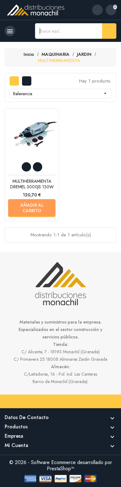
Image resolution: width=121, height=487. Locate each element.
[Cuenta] (97, 10)
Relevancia (60, 94)
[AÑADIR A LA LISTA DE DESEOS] (26, 167)
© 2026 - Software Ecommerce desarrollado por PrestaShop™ (60, 465)
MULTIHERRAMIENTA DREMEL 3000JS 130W (32, 184)
